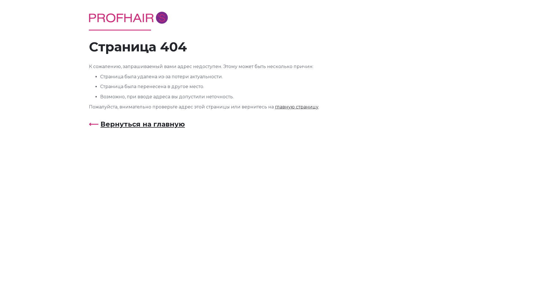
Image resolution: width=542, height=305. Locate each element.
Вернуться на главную (142, 124)
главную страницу (296, 107)
